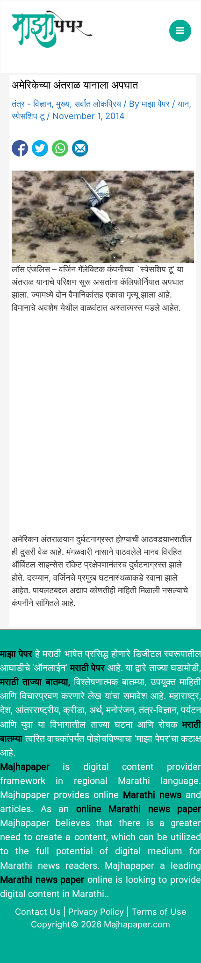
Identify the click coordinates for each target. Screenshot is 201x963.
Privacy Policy (96, 911)
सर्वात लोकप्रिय (97, 103)
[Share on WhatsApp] (60, 148)
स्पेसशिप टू (28, 116)
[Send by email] (80, 148)
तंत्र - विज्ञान (31, 103)
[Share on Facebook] (20, 148)
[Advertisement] (100, 428)
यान (183, 103)
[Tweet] (40, 148)
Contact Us (38, 911)
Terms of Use (159, 911)
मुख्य (63, 103)
